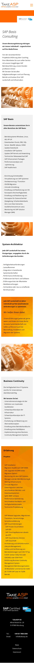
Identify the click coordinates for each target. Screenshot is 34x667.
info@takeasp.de (22, 637)
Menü (31, 5)
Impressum (17, 652)
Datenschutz (17, 648)
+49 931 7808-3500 (21, 634)
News (17, 645)
